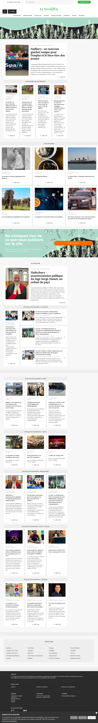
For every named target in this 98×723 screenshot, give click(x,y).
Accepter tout (91, 717)
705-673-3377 (39, 696)
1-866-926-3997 (46, 697)
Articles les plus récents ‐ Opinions (35, 579)
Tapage (74, 15)
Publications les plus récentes (36, 81)
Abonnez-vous (84, 2)
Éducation (38, 15)
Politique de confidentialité (9, 721)
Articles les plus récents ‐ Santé (35, 378)
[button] (12, 11)
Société (46, 15)
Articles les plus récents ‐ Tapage (35, 431)
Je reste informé (73, 243)
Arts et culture (56, 15)
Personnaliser (82, 717)
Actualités (35, 263)
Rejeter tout (74, 717)
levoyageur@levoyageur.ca (69, 696)
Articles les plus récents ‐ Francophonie (35, 471)
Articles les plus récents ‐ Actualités (35, 307)
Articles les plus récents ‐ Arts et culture (35, 526)
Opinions (67, 15)
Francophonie (27, 15)
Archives (81, 15)
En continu (17, 15)
